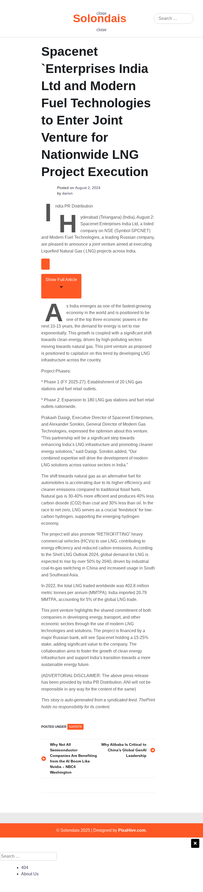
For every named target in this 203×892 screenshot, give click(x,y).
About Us (30, 874)
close (101, 13)
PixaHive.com (132, 830)
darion (67, 193)
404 (24, 867)
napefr (75, 727)
